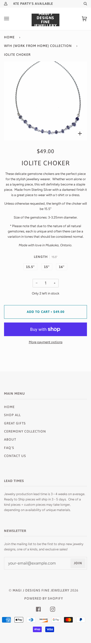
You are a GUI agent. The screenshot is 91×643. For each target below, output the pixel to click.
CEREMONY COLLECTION (25, 431)
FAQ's (9, 448)
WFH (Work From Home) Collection (38, 46)
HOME (9, 407)
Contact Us (15, 456)
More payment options (45, 342)
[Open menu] (11, 19)
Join (78, 563)
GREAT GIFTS (15, 423)
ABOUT (10, 439)
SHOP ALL (12, 415)
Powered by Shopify (43, 598)
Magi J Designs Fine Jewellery (41, 590)
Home (9, 37)
